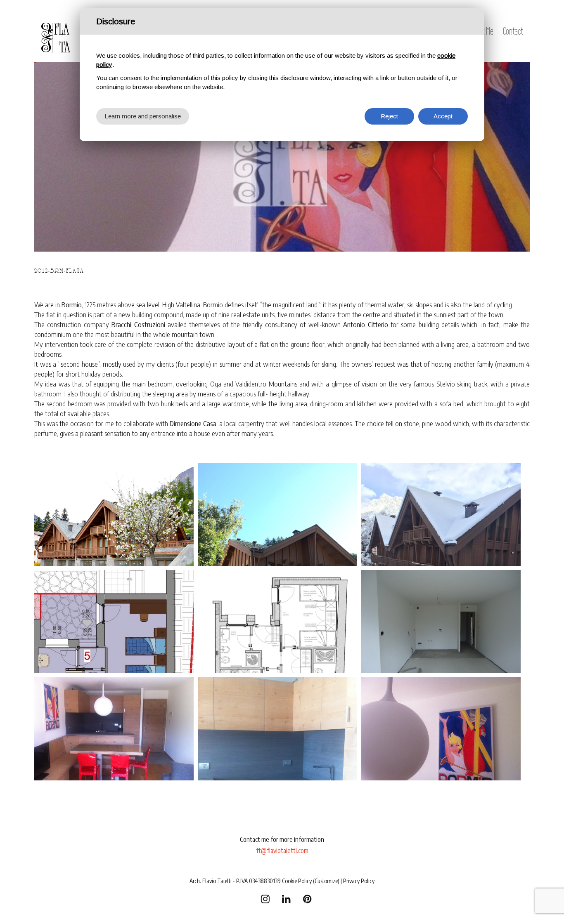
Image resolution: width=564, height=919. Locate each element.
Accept (443, 116)
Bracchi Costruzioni (138, 324)
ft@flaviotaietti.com (282, 850)
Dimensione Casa (193, 423)
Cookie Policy (297, 880)
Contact (513, 31)
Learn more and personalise (142, 116)
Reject (389, 116)
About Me (481, 31)
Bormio (72, 304)
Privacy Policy (358, 880)
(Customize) (326, 880)
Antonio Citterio (365, 324)
